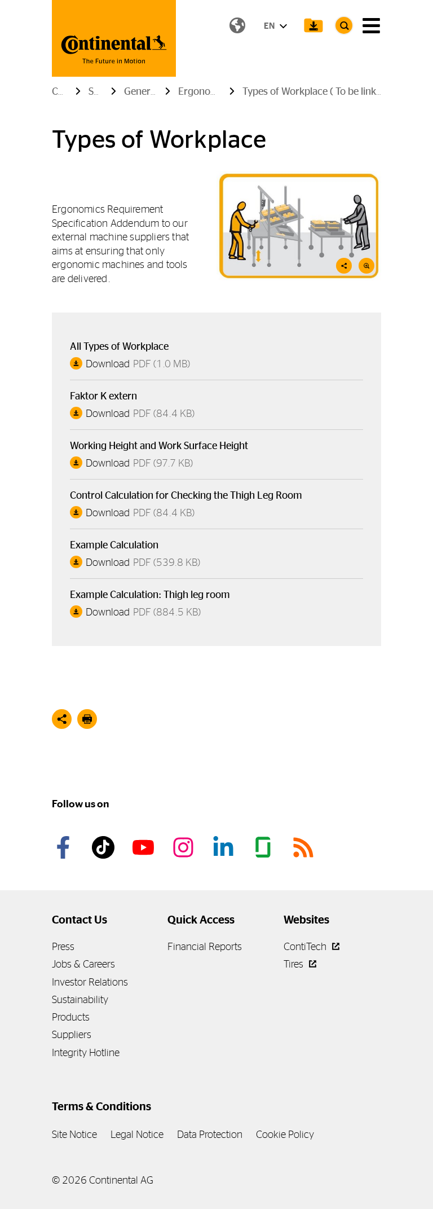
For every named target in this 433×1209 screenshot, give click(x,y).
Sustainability (80, 999)
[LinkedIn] (225, 847)
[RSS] (305, 847)
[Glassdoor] (265, 847)
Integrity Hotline (86, 1052)
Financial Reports (204, 946)
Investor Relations (90, 982)
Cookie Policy (285, 1134)
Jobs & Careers (83, 964)
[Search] (344, 25)
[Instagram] (185, 847)
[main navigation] (371, 26)
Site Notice (74, 1134)
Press (63, 946)
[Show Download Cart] (313, 25)
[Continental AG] (114, 38)
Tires (295, 964)
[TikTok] (105, 847)
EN (270, 25)
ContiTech (306, 946)
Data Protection (209, 1134)
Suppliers (71, 1034)
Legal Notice (137, 1134)
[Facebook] (65, 847)
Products (71, 1017)
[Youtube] (145, 847)
